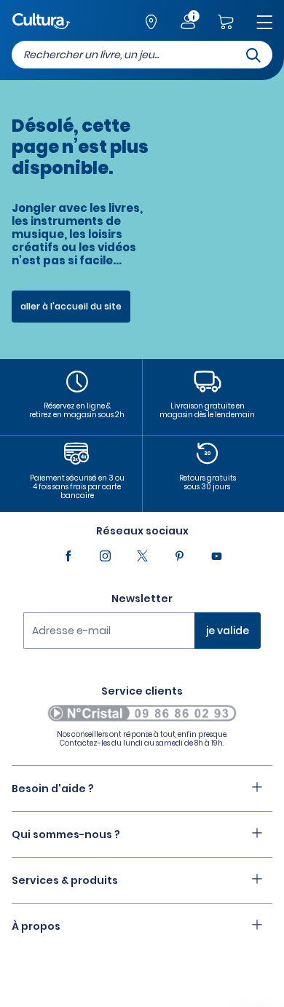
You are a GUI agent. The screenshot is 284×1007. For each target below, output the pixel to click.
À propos (36, 926)
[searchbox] (142, 54)
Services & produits (65, 880)
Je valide (227, 630)
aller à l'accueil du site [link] (71, 306)
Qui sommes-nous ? (66, 834)
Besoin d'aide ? (53, 788)
